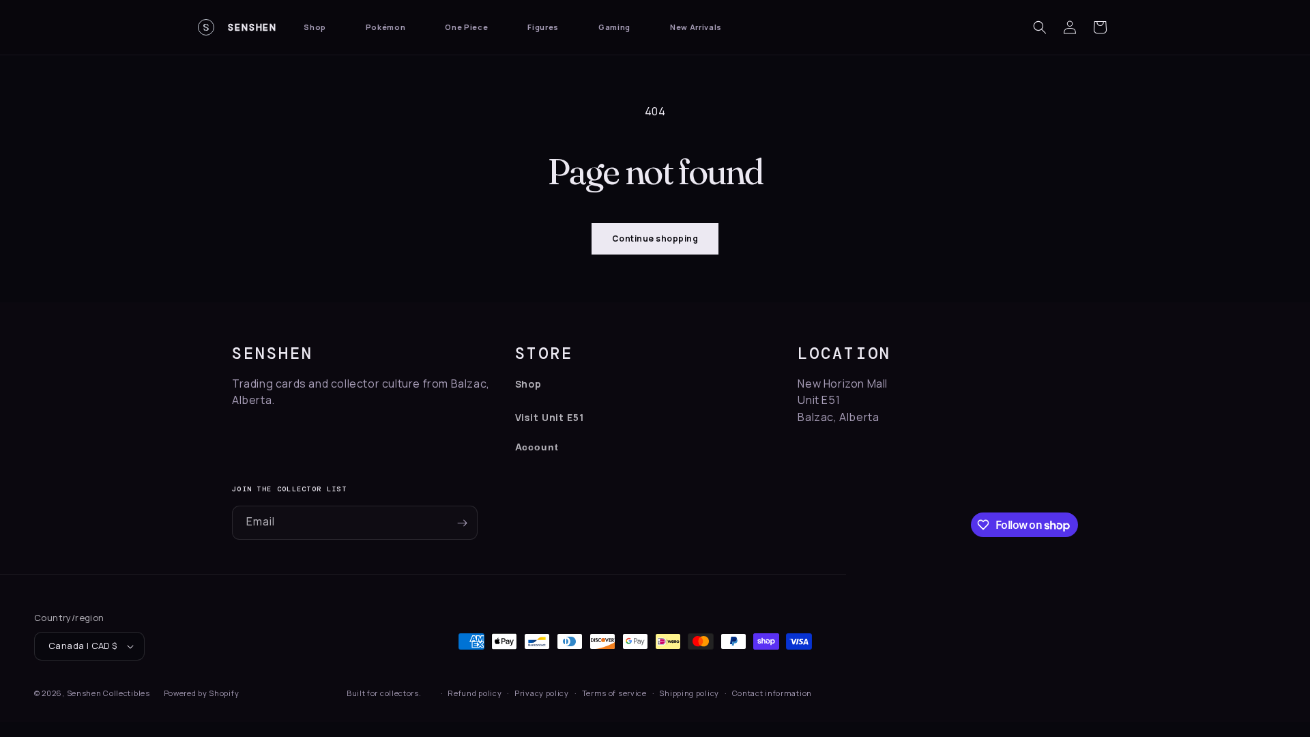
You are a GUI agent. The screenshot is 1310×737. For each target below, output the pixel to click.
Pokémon (386, 27)
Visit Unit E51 (549, 417)
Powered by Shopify (201, 693)
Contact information (772, 693)
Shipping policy (689, 693)
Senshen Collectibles (108, 693)
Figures (543, 27)
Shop (315, 27)
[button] (1040, 27)
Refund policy (474, 693)
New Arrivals (696, 27)
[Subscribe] (462, 523)
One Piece (466, 27)
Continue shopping (655, 238)
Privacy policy (541, 693)
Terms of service (614, 693)
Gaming (614, 27)
